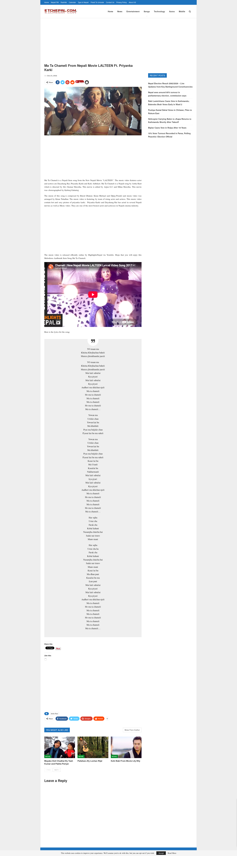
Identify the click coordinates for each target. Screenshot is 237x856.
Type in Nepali (83, 2)
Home (46, 2)
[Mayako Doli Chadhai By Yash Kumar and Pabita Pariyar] (59, 747)
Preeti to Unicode (97, 2)
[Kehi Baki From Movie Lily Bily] (126, 747)
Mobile (182, 11)
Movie (47, 756)
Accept (161, 853)
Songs (147, 11)
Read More (172, 853)
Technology (159, 11)
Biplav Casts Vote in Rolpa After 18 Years (167, 127)
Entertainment (133, 11)
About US (132, 2)
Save (81, 82)
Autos (172, 11)
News (119, 11)
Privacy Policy (121, 2)
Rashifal (64, 2)
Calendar (72, 2)
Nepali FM (55, 2)
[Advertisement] (118, 38)
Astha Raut (54, 714)
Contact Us (110, 2)
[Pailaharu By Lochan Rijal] (92, 747)
